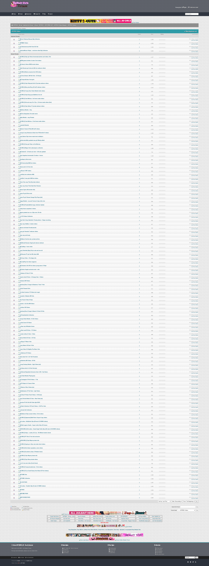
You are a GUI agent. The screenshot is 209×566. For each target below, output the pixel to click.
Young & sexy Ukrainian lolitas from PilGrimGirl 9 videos (34, 132)
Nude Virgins (54, 520)
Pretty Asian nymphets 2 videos (28, 208)
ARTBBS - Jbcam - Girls (68, 516)
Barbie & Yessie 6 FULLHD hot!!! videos (30, 128)
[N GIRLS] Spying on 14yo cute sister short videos (32, 444)
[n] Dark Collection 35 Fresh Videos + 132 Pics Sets (33, 406)
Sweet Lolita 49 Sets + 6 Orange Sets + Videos (31, 277)
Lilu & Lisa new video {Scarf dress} (29, 463)
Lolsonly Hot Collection (26, 410)
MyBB (18, 560)
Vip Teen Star (66, 518)
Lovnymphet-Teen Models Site (133, 529)
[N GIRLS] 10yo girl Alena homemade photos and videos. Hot (35, 56)
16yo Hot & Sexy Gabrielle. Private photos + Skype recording (35, 220)
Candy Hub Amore (54, 516)
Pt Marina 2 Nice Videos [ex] (27, 387)
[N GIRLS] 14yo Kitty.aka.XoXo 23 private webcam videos (34, 83)
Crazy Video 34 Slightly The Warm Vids (30, 349)
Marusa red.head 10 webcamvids (28, 227)
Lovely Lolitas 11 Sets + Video (27, 334)
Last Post (194, 34)
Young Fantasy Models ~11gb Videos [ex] (30, 364)
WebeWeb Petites (97, 520)
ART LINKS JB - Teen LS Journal (70, 548)
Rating (162, 34)
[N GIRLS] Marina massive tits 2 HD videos (30, 72)
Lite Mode (21, 557)
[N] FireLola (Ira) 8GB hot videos (28, 163)
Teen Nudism (159, 552)
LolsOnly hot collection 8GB (27, 174)
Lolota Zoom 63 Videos (26, 322)
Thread (19, 34)
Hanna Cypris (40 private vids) (27, 189)
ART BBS (23, 563)
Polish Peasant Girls (25, 288)
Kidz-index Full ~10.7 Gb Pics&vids (29, 356)
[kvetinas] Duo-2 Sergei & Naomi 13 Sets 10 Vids (32, 311)
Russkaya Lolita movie (25, 159)
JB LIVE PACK (23, 482)
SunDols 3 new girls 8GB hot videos (29, 178)
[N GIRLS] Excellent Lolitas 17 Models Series (31, 451)
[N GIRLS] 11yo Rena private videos (29, 459)
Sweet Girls (101, 529)
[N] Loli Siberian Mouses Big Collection (30, 39)
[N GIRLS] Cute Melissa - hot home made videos (32, 98)
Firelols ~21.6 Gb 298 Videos (27, 303)
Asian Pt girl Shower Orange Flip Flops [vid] (31, 197)
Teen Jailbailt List (156, 516)
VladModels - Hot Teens (111, 520)
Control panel (113, 548)
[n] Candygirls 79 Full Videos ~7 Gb (29, 379)
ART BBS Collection (25, 478)
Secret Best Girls (156, 518)
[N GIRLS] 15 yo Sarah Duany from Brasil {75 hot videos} (34, 470)
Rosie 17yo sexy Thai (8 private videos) (30, 182)
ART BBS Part (23, 474)
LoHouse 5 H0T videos (25, 170)
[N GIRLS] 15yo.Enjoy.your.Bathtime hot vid (31, 94)
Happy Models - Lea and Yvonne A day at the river (32, 201)
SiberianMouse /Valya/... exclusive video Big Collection (34, 50)
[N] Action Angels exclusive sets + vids (30, 269)
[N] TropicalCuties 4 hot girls (27, 79)
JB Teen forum (159, 548)
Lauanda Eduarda (24, 125)
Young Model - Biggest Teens (128, 520)
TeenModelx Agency (144, 520)
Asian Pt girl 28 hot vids (26, 193)
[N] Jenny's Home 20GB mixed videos (29, 64)
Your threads (113, 549)
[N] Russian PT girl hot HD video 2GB (29, 254)
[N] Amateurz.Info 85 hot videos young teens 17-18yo (33, 265)
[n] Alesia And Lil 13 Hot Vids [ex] (28, 368)
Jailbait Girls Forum (97, 516)
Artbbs (19, 40)
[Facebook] (188, 562)
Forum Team (66, 551)
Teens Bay (80, 518)
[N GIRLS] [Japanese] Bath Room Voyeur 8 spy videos (33, 417)
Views (152, 34)
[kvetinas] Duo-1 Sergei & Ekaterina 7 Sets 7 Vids (32, 284)
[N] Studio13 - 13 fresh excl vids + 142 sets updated (33, 151)
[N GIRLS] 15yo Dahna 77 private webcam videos (32, 106)
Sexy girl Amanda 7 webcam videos (29, 231)
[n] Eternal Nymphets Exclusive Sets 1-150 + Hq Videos (34, 372)
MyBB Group (29, 560)
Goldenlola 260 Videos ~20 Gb (27, 360)
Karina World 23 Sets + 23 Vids (28, 337)
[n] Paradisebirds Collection (27, 315)
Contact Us (65, 549)
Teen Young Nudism (143, 518)
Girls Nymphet (159, 551)
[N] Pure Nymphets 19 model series (29, 113)
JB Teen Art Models (54, 518)
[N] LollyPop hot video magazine (28, 261)
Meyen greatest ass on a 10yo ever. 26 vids (30, 212)
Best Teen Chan (97, 518)
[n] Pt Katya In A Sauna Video (27, 383)
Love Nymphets (109, 529)
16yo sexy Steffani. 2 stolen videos (28, 223)
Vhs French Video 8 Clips (26, 299)
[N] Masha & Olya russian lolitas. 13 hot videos (31, 413)
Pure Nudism (159, 549)
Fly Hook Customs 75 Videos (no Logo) (30, 292)
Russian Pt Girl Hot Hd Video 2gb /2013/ (30, 402)
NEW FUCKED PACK (25, 497)
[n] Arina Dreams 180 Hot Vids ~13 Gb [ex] (30, 75)
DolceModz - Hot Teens (83, 520)
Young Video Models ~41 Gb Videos (29, 318)
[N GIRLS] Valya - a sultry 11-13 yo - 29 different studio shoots (35, 432)
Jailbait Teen (87, 529)
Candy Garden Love (110, 516)
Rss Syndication (29, 557)
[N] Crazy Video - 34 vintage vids (28, 258)
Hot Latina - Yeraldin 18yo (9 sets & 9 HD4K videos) (32, 486)
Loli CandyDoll (66, 520)
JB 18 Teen (108, 518)
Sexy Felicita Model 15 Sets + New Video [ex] (31, 398)
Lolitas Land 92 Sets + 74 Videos (28, 330)
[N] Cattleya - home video (26, 246)
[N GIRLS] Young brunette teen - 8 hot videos (31, 467)
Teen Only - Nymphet (119, 529)
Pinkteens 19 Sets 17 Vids (26, 273)
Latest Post (112, 552)
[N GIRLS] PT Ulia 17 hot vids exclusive (30, 436)
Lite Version (66, 552)
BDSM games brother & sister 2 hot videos (30, 60)
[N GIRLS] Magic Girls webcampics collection (31, 147)
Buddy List (112, 551)
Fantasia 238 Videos (25, 280)
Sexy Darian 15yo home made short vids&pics (31, 136)
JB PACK (22, 489)
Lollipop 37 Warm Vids (25, 341)
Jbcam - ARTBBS (39, 25)
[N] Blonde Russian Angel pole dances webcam (32, 242)
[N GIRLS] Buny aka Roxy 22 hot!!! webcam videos (32, 87)
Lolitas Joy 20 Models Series (27, 326)
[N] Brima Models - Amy (26, 109)
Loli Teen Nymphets (157, 520)
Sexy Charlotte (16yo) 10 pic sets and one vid (31, 250)
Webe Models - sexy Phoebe (27, 117)
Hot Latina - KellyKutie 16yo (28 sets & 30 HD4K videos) (34, 421)
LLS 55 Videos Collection (26, 216)
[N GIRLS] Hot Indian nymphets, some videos (31, 448)
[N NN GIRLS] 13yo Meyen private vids (29, 440)
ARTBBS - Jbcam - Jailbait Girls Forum (23, 25)
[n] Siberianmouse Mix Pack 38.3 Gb (29, 46)
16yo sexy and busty (25, 235)
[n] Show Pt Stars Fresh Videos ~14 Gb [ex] (31, 394)
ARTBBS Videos (24, 43)
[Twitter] (193, 562)
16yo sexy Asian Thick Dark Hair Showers (30, 185)
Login (185, 7)
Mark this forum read (191, 31)
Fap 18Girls (80, 529)
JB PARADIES (124, 516)
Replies (139, 34)
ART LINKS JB (49, 25)
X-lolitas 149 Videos (25, 307)
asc (197, 34)
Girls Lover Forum (160, 554)
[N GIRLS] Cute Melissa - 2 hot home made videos (32, 121)
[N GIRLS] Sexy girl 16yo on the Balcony (30, 144)
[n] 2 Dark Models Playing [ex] (27, 375)
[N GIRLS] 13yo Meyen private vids (28, 455)
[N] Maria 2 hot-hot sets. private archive (30, 239)
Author (23, 34)
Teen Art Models (81, 516)
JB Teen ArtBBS (142, 516)
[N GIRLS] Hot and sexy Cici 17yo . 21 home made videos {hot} (36, 102)
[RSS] (196, 562)
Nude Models (94, 529)
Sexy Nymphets (72, 529)
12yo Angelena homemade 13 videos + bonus (31, 155)
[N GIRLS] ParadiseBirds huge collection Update (32, 204)
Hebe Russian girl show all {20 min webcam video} (33, 68)
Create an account (193, 7)
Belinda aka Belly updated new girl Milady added (32, 140)
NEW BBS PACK (24, 493)
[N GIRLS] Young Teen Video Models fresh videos (32, 90)
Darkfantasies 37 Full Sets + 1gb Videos (30, 391)
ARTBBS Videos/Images (60, 25)
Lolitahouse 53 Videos (25, 353)
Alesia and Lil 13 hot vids (26, 166)
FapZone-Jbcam (125, 518)
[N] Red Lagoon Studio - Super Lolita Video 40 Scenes (33, 425)
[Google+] (190, 562)
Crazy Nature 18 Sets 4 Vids (27, 345)
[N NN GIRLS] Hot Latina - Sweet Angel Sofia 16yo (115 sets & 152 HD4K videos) (40, 429)
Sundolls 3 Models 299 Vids (27, 296)
